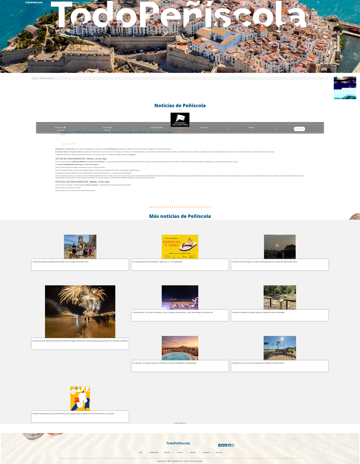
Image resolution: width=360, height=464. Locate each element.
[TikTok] (226, 445)
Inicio (67, 2)
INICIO (140, 452)
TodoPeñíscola (34, 2)
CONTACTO (180, 452)
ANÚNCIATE (167, 452)
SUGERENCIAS (206, 452)
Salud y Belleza (118, 2)
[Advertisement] (180, 201)
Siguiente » (183, 423)
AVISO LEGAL (219, 452)
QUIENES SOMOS (154, 452)
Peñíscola (75, 2)
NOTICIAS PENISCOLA (47, 78)
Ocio (108, 2)
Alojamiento (86, 2)
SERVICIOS (193, 452)
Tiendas (129, 2)
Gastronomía (99, 2)
